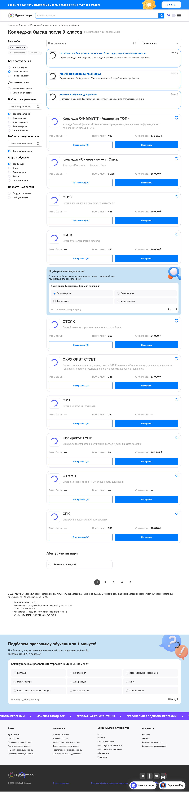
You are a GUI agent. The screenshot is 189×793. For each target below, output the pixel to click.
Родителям (102, 757)
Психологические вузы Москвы (21, 754)
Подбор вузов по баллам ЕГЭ (109, 745)
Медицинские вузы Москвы (19, 742)
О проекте (148, 728)
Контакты (146, 735)
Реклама (145, 738)
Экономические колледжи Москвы (67, 754)
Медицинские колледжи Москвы (66, 742)
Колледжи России (17, 25)
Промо (173, 53)
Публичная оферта (61, 783)
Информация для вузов (152, 742)
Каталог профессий (105, 742)
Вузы (11, 728)
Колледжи (59, 728)
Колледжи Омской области (43, 25)
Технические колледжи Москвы (66, 746)
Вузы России (13, 738)
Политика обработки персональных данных (109, 783)
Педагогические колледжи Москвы (67, 750)
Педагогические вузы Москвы (20, 750)
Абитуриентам (103, 753)
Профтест (101, 738)
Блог (99, 734)
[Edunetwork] (20, 15)
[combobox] (99, 15)
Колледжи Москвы (61, 735)
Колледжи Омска (70, 25)
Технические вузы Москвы (19, 746)
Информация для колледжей (154, 746)
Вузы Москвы (13, 735)
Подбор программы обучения (109, 749)
